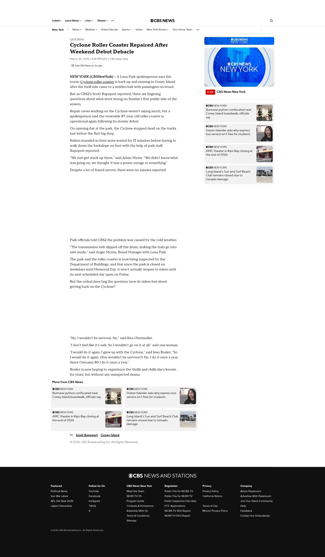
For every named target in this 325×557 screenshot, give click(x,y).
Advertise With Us (137, 510)
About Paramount (250, 491)
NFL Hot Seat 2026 (62, 501)
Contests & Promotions (140, 506)
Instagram (94, 501)
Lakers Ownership (61, 506)
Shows (102, 20)
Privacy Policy (210, 491)
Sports (126, 29)
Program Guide (135, 501)
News (76, 29)
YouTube (94, 491)
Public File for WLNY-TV (179, 496)
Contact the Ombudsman (255, 515)
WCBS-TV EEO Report (178, 510)
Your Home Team (182, 29)
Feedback (246, 510)
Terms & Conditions (138, 515)
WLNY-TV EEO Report (177, 515)
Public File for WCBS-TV (179, 491)
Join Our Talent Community (256, 501)
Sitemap (131, 520)
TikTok (92, 506)
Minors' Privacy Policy (215, 510)
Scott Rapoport (87, 435)
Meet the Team (135, 491)
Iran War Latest (59, 496)
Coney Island (110, 435)
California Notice (212, 496)
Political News (59, 491)
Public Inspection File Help (180, 501)
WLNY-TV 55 (134, 496)
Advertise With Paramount (255, 496)
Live (88, 20)
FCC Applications (175, 506)
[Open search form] (271, 20)
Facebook (94, 496)
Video (139, 29)
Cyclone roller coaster (97, 82)
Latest (56, 20)
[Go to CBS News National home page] (162, 20)
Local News (72, 20)
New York (58, 29)
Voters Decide (109, 29)
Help (243, 506)
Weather (90, 29)
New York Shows (157, 29)
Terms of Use (210, 506)
